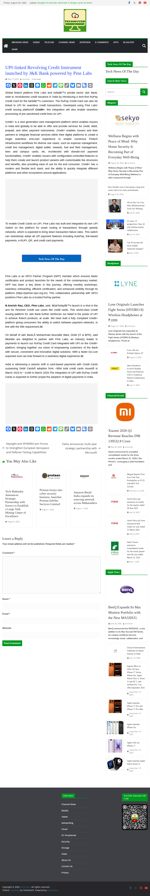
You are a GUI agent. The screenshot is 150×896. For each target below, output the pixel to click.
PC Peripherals (69, 835)
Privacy (65, 872)
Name (6, 599)
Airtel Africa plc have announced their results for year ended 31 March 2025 (136, 525)
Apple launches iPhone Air (133, 726)
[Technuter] (5, 45)
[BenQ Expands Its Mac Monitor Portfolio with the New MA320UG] (127, 589)
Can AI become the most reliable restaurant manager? (135, 246)
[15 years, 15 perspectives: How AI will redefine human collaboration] (115, 228)
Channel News (67, 42)
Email (6, 614)
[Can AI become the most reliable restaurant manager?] (115, 247)
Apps (116, 42)
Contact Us (67, 866)
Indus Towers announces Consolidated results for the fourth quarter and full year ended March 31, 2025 (136, 550)
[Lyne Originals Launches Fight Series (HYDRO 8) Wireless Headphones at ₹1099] (127, 283)
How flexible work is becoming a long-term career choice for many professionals (126, 188)
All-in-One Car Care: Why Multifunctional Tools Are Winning (136, 205)
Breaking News (20, 42)
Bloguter (128, 42)
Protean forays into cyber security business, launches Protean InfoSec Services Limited (51, 497)
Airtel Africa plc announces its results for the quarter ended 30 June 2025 (135, 503)
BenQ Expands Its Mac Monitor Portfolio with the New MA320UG (124, 612)
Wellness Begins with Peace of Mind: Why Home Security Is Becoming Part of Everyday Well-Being (123, 146)
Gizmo (36, 42)
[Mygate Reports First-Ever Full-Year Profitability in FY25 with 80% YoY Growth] (115, 482)
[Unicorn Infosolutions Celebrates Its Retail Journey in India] (115, 652)
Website (6, 628)
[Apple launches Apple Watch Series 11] (115, 766)
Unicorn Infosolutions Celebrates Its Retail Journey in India (136, 651)
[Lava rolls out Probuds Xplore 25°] (115, 354)
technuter (26, 79)
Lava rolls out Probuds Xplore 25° (135, 351)
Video (64, 854)
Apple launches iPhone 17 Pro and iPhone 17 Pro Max (135, 706)
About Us (66, 860)
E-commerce (102, 42)
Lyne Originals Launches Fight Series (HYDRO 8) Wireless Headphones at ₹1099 (126, 312)
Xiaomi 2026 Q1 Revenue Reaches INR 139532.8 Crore (124, 436)
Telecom (49, 42)
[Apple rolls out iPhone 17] (115, 747)
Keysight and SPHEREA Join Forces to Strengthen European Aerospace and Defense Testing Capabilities (27, 448)
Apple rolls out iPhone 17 (133, 744)
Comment (8, 553)
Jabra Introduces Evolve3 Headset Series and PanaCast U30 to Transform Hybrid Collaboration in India (136, 373)
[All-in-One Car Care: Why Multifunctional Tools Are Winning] (115, 207)
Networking (67, 823)
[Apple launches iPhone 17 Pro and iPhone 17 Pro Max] (115, 709)
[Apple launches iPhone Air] (115, 729)
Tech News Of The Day (122, 71)
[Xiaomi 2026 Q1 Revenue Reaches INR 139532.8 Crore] (127, 413)
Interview (85, 42)
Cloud (64, 829)
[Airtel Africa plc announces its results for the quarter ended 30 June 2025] (115, 506)
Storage (65, 847)
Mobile (65, 810)
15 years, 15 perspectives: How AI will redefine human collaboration (136, 225)
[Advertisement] (51, 199)
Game (15, 49)
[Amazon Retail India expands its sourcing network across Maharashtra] (86, 470)
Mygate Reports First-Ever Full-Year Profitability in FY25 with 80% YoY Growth (136, 480)
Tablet (65, 816)
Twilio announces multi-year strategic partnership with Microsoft (79, 448)
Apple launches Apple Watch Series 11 (136, 762)
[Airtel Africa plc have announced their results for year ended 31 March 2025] (115, 527)
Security (66, 841)
